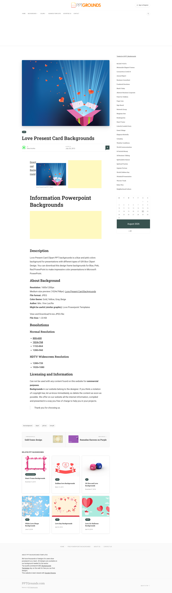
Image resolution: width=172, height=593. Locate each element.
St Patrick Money (122, 151)
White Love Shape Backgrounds (32, 524)
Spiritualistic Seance (123, 160)
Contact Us (108, 546)
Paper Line (120, 101)
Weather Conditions (123, 143)
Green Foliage (121, 130)
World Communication (124, 147)
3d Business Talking (123, 155)
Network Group (122, 109)
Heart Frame (121, 122)
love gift (52, 425)
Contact (76, 13)
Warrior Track (121, 181)
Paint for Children (122, 97)
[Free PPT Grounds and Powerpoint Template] (86, 5)
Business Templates (54, 13)
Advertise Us (67, 13)
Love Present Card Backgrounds (80, 291)
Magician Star (121, 114)
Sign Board (120, 105)
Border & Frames (30, 474)
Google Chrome (50, 573)
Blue (27, 519)
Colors (42, 13)
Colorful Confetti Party (124, 126)
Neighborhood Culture (124, 189)
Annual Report (121, 76)
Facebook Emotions (123, 84)
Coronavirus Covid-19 (124, 72)
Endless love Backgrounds (65, 483)
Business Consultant (123, 80)
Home (23, 13)
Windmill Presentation (124, 176)
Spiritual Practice (122, 164)
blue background (27, 425)
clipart (37, 425)
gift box (44, 425)
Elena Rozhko (31, 148)
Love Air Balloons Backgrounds (92, 524)
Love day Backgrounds (63, 523)
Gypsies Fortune (122, 168)
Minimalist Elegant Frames (126, 67)
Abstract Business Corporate (126, 93)
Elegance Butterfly (123, 134)
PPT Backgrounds (33, 587)
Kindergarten (121, 118)
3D (86, 479)
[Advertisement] (86, 32)
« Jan (130, 231)
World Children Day (123, 172)
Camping (120, 139)
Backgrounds (32, 13)
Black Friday (121, 88)
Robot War (120, 185)
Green (87, 519)
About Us (97, 546)
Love (24, 131)
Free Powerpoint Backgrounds (79, 546)
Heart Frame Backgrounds (35, 478)
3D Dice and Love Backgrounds (91, 484)
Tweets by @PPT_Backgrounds (126, 56)
